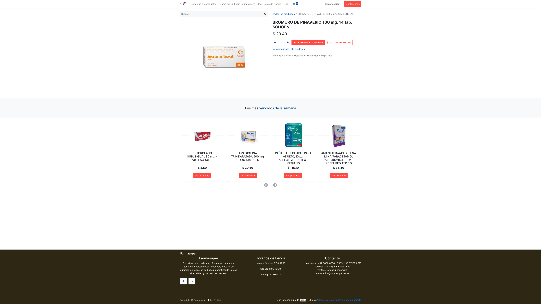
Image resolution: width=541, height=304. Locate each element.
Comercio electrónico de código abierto (339, 300)
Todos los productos (284, 14)
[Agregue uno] (287, 42)
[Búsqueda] (265, 14)
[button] (308, 42)
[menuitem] (204, 4)
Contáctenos (353, 4)
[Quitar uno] (275, 42)
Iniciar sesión (332, 4)
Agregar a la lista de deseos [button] (291, 49)
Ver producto (202, 175)
